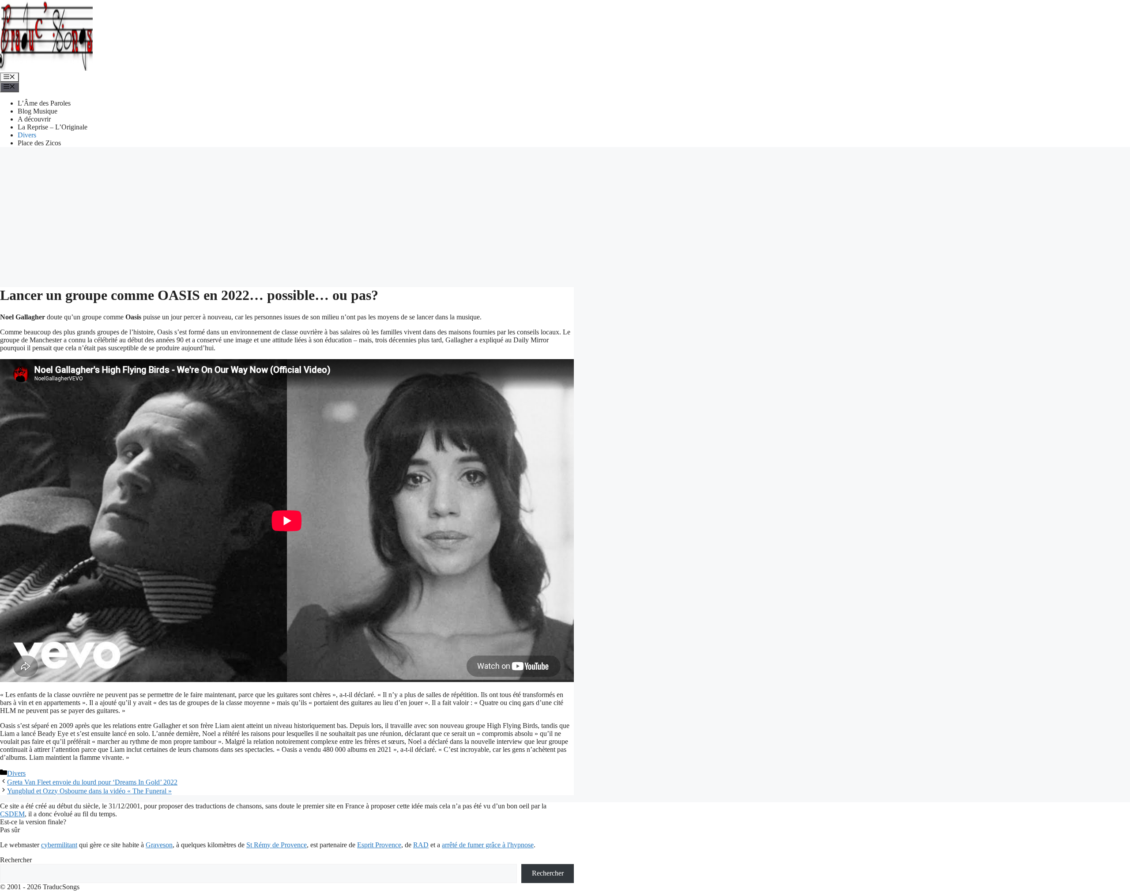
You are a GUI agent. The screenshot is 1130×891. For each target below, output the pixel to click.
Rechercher (16, 860)
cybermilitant (59, 845)
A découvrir (34, 119)
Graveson (159, 845)
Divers (27, 135)
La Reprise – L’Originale (52, 127)
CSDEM (12, 814)
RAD (421, 845)
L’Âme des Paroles (44, 103)
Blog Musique (37, 111)
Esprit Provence (379, 845)
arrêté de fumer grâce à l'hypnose (488, 845)
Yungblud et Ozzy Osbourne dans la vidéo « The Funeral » (89, 791)
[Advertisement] (565, 216)
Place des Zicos (39, 143)
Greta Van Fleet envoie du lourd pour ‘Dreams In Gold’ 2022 (92, 782)
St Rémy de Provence (276, 845)
